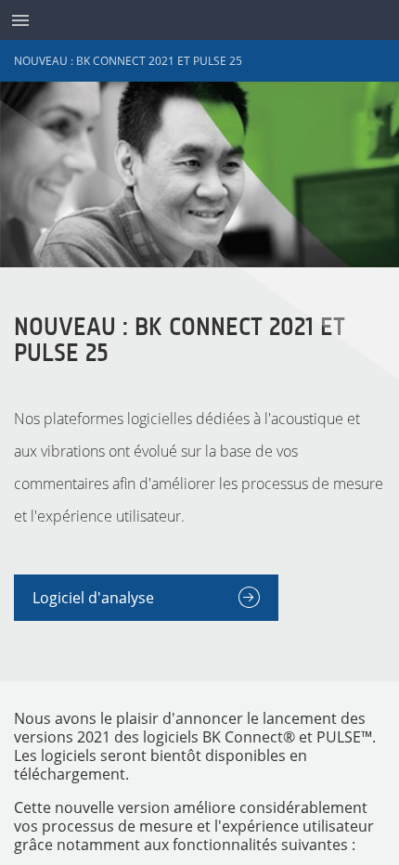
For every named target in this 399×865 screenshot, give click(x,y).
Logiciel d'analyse (93, 597)
